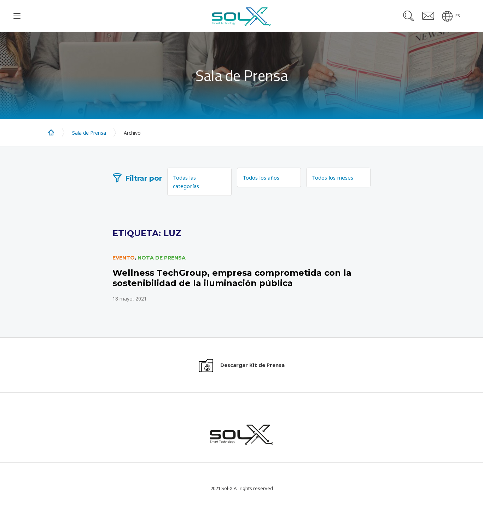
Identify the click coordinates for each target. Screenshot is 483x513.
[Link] (241, 278)
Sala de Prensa (89, 132)
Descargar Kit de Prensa (252, 364)
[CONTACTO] (428, 15)
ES (457, 16)
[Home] (51, 132)
